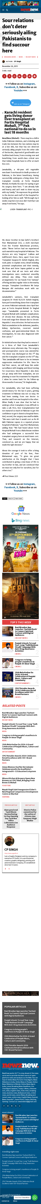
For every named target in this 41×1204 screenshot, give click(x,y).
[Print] (29, 76)
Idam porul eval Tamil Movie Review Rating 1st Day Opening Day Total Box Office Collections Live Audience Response (11, 818)
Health (10, 498)
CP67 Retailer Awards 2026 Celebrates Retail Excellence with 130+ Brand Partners (25, 691)
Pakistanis (18, 498)
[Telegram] (34, 76)
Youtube (18, 90)
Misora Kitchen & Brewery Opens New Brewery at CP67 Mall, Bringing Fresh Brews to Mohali (18, 780)
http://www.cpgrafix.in (11, 853)
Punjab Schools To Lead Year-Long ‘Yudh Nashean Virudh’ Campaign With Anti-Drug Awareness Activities (26, 647)
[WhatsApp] (14, 76)
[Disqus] (20, 905)
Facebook (9, 87)
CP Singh (17, 61)
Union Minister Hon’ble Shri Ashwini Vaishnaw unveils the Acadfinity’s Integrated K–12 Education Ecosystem (19, 769)
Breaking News (10, 57)
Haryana (5, 797)
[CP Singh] (4, 61)
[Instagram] (8, 1106)
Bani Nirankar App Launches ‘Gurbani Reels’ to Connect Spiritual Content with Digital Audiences (26, 631)
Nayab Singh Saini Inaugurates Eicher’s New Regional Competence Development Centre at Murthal (20, 791)
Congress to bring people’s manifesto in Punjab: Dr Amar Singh (25, 662)
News (18, 654)
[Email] (24, 76)
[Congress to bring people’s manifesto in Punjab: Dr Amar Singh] (7, 663)
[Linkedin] (19, 76)
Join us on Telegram (22, 104)
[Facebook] (4, 76)
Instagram (29, 83)
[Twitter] (9, 76)
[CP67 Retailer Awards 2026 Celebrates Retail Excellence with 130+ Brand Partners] (7, 692)
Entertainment (22, 683)
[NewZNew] (30, 10)
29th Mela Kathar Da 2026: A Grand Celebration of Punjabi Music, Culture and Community (25, 676)
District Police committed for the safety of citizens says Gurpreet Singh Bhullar (30, 815)
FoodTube (6, 785)
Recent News (21, 638)
